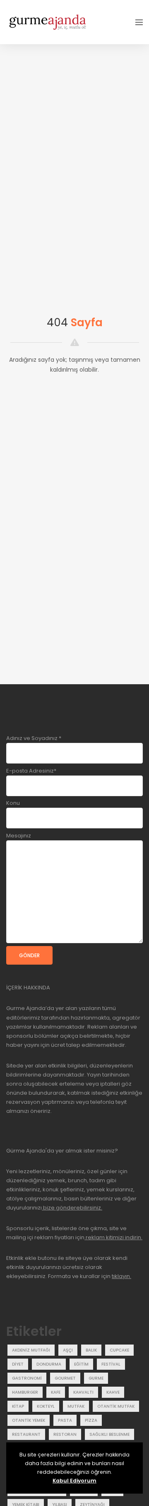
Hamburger (25, 1392)
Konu (13, 803)
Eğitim (81, 1364)
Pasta (65, 1420)
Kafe (55, 1392)
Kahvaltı (83, 1392)
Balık (91, 1350)
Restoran (65, 1434)
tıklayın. (121, 1276)
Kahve (113, 1392)
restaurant (26, 1434)
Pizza (91, 1420)
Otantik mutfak (116, 1406)
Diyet (18, 1364)
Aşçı (68, 1350)
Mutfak (75, 1406)
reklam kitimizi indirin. (113, 1237)
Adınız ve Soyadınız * (33, 738)
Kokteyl (46, 1406)
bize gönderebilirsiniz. (72, 1208)
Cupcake (119, 1350)
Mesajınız (18, 836)
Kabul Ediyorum (74, 1480)
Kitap (18, 1406)
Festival (110, 1364)
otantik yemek (28, 1420)
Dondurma (48, 1364)
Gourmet (65, 1378)
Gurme (96, 1378)
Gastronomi (27, 1378)
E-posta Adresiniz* (31, 771)
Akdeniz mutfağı (31, 1350)
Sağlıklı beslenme (109, 1434)
